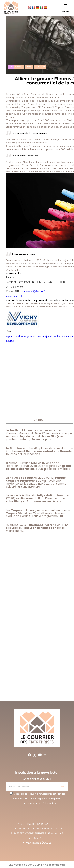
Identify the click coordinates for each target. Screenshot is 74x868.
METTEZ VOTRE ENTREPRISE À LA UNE (38, 833)
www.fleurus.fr (14, 296)
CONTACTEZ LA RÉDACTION (39, 823)
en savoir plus (52, 501)
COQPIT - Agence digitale (48, 864)
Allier (11, 67)
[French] (33, 7)
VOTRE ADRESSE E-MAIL (37, 779)
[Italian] (41, 7)
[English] (29, 7)
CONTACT (38, 838)
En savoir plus (41, 439)
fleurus (10, 340)
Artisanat (19, 67)
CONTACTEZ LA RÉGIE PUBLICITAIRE (38, 828)
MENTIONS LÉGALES (39, 842)
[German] (37, 7)
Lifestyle (29, 67)
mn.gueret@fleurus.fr (33, 291)
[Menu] (65, 5)
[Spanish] (45, 7)
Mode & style (40, 67)
